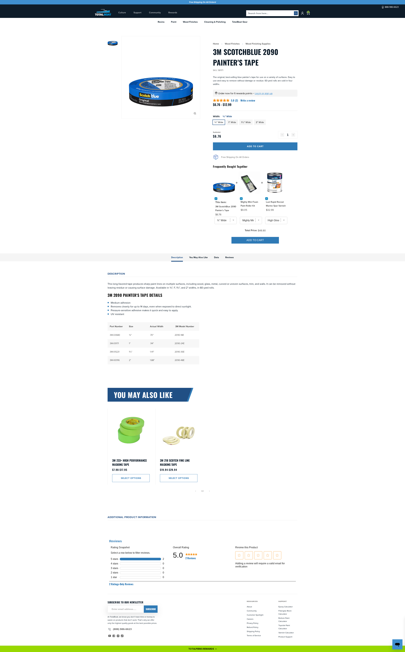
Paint (173, 21)
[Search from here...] (296, 13)
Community (252, 610)
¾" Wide (218, 122)
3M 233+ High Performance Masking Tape (129, 462)
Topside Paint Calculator (284, 627)
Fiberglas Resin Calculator (285, 612)
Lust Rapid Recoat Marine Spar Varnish (276, 203)
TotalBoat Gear (239, 21)
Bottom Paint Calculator (284, 620)
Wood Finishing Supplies (258, 43)
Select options (131, 478)
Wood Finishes (190, 21)
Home (216, 43)
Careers (250, 619)
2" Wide (260, 122)
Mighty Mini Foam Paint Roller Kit (249, 203)
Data (216, 257)
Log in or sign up (264, 93)
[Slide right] (209, 491)
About (249, 606)
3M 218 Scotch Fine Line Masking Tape (175, 462)
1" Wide (232, 122)
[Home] (103, 12)
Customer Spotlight (255, 615)
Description (177, 257)
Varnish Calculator (286, 632)
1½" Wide (246, 122)
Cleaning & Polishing (215, 21)
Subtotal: (217, 132)
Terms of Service (254, 635)
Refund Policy (252, 627)
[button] (202, 649)
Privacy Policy (252, 623)
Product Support (285, 636)
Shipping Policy (253, 631)
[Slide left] (195, 491)
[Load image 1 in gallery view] (113, 41)
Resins (161, 21)
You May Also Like (198, 257)
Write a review (247, 100)
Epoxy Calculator (285, 606)
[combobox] (272, 13)
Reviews (229, 257)
